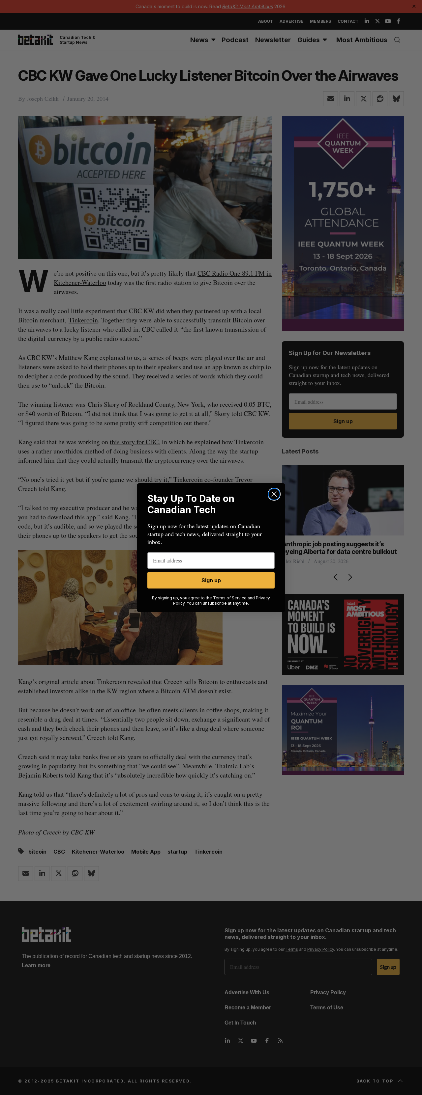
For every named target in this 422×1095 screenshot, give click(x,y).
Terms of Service (230, 597)
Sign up (211, 580)
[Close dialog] (274, 494)
